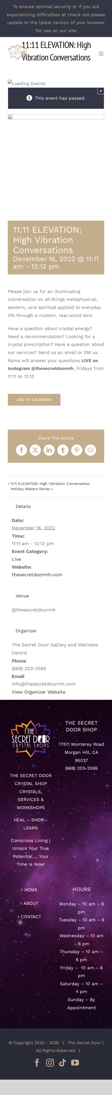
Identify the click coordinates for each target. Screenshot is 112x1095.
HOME (31, 889)
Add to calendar (34, 400)
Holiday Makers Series (30, 489)
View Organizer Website (38, 692)
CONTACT (31, 916)
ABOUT (30, 903)
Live (16, 559)
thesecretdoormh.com (37, 574)
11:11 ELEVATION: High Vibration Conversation (50, 484)
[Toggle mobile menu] (101, 53)
